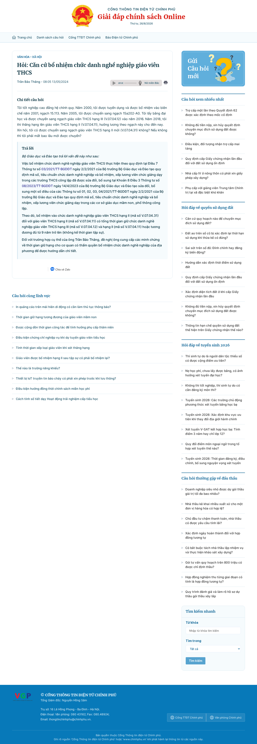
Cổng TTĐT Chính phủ (84, 37)
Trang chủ (24, 37)
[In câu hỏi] (166, 83)
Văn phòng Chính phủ (228, 717)
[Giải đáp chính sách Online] (22, 707)
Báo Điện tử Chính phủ (121, 37)
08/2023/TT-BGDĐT (37, 186)
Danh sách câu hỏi (50, 37)
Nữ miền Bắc (152, 82)
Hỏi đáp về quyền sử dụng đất (207, 207)
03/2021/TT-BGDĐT (56, 169)
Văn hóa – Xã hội (29, 57)
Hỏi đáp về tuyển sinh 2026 (206, 345)
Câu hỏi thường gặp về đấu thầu (209, 478)
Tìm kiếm (195, 661)
